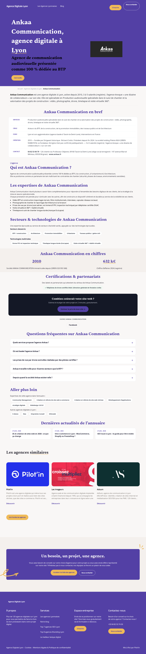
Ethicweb (52, 414)
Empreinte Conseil (37, 414)
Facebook (73, 325)
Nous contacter (131, 4)
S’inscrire (115, 7)
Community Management (22, 400)
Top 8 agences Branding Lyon (52, 632)
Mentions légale (39, 647)
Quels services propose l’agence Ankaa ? (31, 342)
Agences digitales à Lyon (33, 89)
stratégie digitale (19, 405)
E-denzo (15, 414)
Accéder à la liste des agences (63, 572)
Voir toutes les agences (17, 517)
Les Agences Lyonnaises (47, 6)
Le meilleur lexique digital (50, 637)
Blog (62, 6)
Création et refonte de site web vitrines (88, 400)
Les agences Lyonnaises (50, 616)
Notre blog (44, 622)
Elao (24, 414)
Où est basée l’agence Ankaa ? (26, 351)
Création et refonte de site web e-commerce (53, 400)
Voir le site (18, 78)
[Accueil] (17, 6)
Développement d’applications (119, 400)
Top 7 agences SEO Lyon (50, 627)
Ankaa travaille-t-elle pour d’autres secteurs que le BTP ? (38, 369)
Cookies (28, 647)
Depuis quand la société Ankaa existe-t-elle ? (32, 377)
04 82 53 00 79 (33, 152)
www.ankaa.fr (55, 154)
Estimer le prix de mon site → (73, 309)
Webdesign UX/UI (36, 405)
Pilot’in (137, 647)
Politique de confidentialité (60, 647)
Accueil (20, 89)
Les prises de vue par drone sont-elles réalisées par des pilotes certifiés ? (45, 360)
